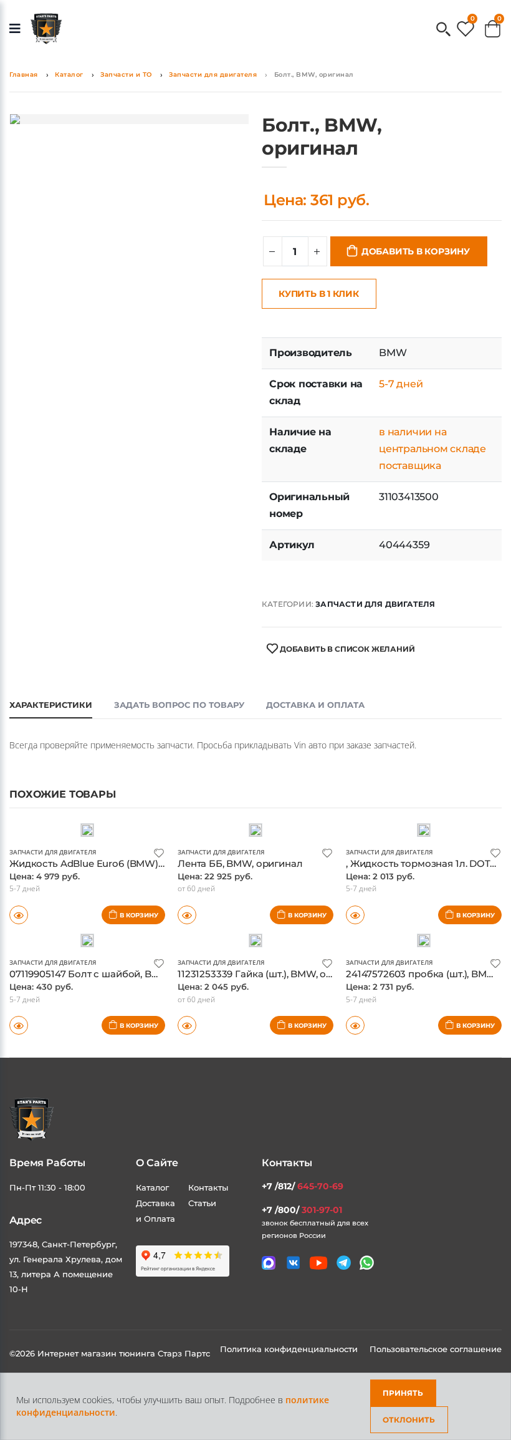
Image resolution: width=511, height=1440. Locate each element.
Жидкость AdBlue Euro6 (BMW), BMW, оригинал (124, 863)
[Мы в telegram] (343, 1262)
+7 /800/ (302, 1209)
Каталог (69, 74)
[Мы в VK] (293, 1262)
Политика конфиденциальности (290, 1349)
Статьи (202, 1203)
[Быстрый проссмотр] (18, 1025)
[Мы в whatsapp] (366, 1262)
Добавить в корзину (415, 251)
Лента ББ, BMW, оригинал (240, 863)
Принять (403, 1393)
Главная (23, 74)
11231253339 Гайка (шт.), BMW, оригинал (272, 974)
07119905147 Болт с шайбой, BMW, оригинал (115, 974)
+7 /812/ (302, 1186)
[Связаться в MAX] (268, 1263)
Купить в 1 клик (319, 293)
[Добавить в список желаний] (159, 852)
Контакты (208, 1187)
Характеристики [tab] (50, 705)
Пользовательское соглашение (436, 1349)
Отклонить (409, 1419)
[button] (443, 30)
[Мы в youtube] (318, 1262)
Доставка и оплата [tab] (315, 705)
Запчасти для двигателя (213, 74)
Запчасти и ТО (126, 74)
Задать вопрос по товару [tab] (179, 705)
